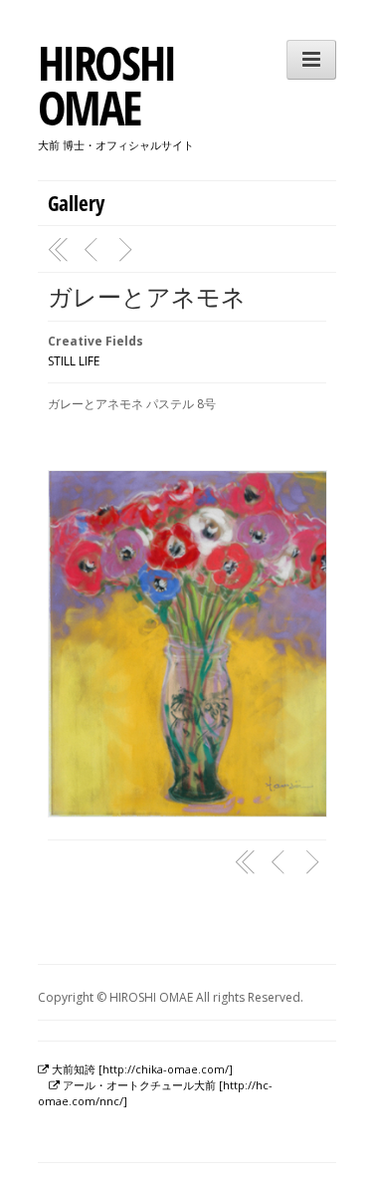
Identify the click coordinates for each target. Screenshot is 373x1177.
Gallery (76, 203)
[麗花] (128, 250)
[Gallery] (59, 250)
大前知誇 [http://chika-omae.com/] (141, 1068)
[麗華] (93, 250)
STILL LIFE (73, 361)
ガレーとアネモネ (147, 296)
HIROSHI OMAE (106, 84)
